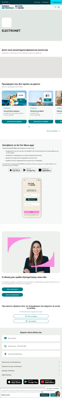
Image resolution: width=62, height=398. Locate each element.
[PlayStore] (31, 382)
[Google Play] (30, 169)
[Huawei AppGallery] (45, 169)
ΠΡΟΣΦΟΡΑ (7, 108)
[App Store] (15, 169)
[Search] (55, 7)
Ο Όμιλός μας (45, 2)
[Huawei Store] (47, 382)
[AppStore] (14, 382)
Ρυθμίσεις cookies (5, 394)
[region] (31, 393)
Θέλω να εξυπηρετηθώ (12, 294)
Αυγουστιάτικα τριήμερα (11, 111)
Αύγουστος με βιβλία (37, 111)
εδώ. (42, 391)
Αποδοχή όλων (44, 394)
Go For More (5, 2)
